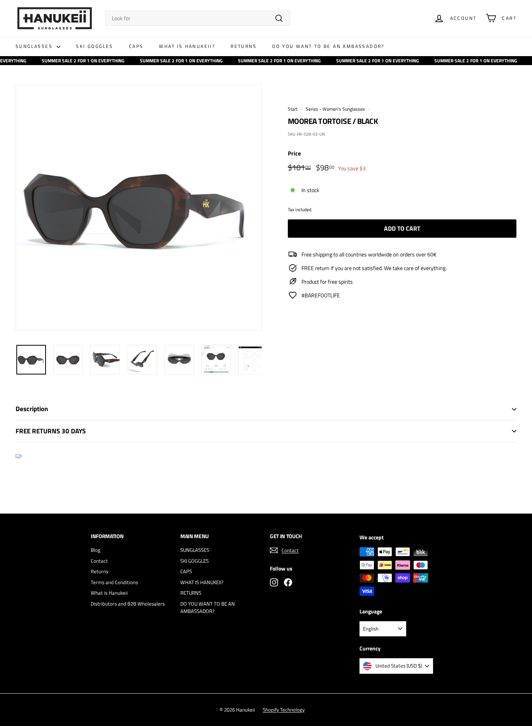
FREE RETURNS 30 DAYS (51, 431)
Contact (99, 561)
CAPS (136, 46)
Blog (95, 550)
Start (293, 109)
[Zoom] (138, 207)
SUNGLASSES (35, 46)
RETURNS (244, 46)
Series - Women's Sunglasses (335, 109)
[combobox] (197, 18)
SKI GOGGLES (94, 46)
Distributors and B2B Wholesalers (128, 604)
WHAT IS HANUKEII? (187, 46)
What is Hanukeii (109, 593)
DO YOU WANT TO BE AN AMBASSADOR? (328, 46)
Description (32, 409)
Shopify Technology (284, 710)
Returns (99, 571)
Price (294, 153)
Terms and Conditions (114, 582)
